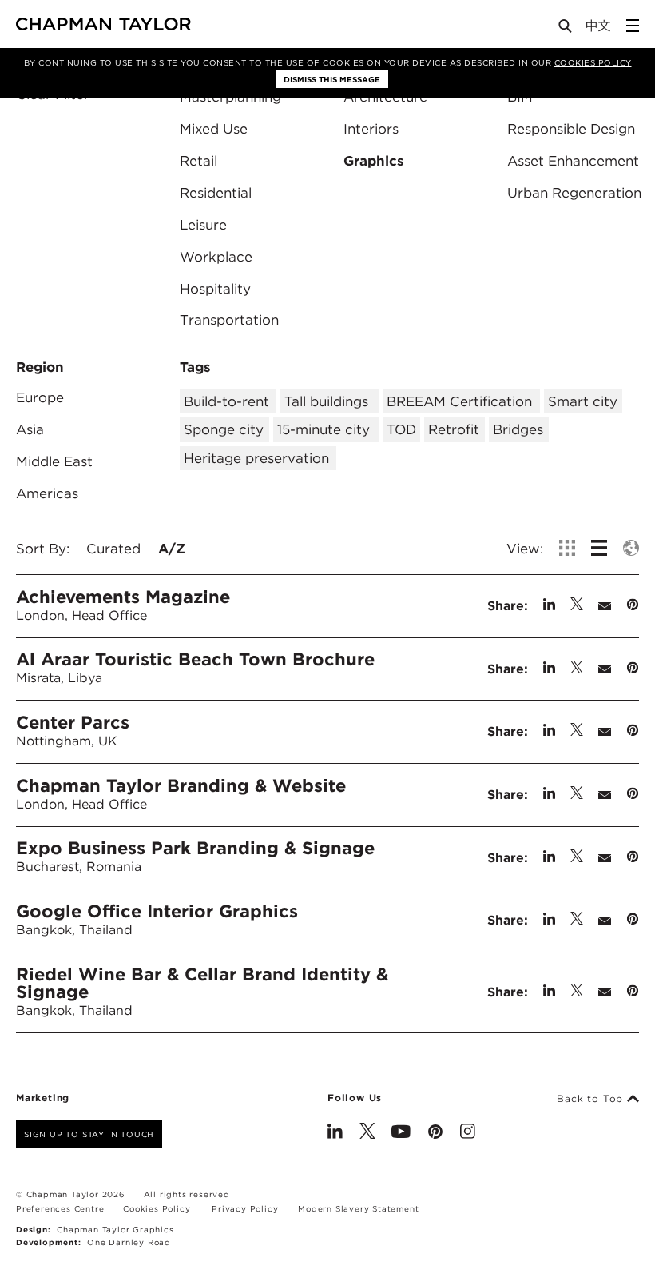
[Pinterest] (435, 1133)
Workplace (216, 257)
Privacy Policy (245, 1208)
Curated (113, 549)
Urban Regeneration (574, 193)
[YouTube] (401, 1133)
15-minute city (323, 429)
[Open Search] (566, 29)
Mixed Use (214, 129)
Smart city (582, 401)
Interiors (371, 129)
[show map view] (631, 548)
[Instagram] (467, 1133)
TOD (401, 429)
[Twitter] (367, 1133)
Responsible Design (571, 129)
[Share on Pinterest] (632, 605)
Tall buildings (326, 401)
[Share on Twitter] (576, 605)
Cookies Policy (593, 62)
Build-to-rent (226, 401)
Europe (40, 397)
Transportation (229, 320)
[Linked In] (335, 1133)
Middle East (54, 461)
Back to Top (592, 1098)
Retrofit (453, 429)
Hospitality (215, 289)
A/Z (171, 549)
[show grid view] (567, 548)
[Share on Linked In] (549, 605)
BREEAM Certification (459, 401)
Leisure (203, 225)
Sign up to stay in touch (89, 1134)
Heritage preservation (256, 458)
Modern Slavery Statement (358, 1208)
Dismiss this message (332, 79)
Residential (216, 193)
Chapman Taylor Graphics (115, 1229)
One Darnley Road (129, 1242)
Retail (198, 161)
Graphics (373, 161)
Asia (30, 429)
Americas (47, 493)
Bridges (518, 429)
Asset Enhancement (573, 161)
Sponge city (224, 429)
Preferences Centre (60, 1208)
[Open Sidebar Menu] (632, 25)
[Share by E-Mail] (604, 605)
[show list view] (599, 548)
